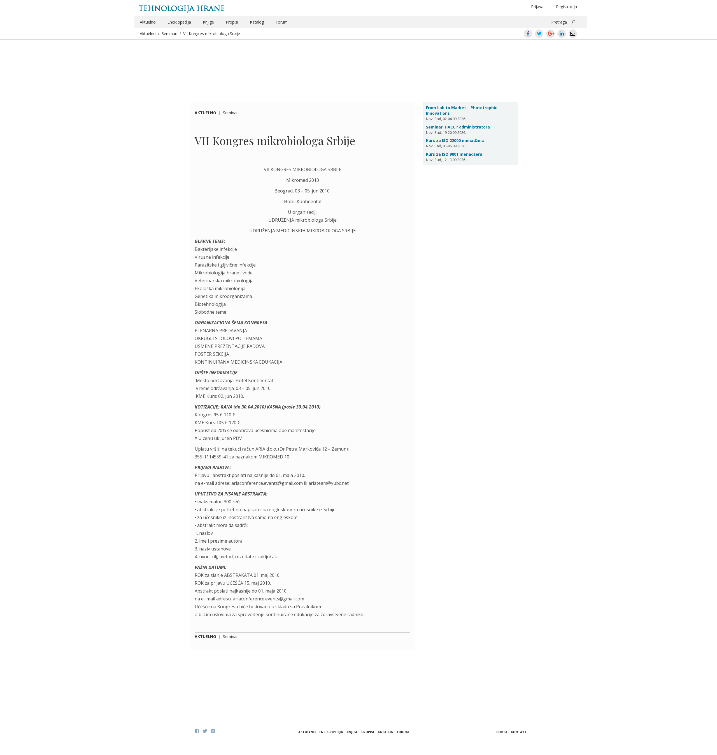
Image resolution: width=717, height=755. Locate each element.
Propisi (232, 22)
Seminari (169, 33)
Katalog (257, 22)
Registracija (566, 6)
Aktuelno (148, 22)
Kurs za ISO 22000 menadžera (455, 140)
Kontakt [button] (519, 732)
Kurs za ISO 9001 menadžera (454, 154)
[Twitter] (205, 731)
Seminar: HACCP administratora (458, 127)
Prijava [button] (537, 6)
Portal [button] (502, 732)
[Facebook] (197, 731)
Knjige (208, 22)
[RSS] (213, 731)
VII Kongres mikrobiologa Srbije (211, 33)
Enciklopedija (179, 22)
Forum (282, 22)
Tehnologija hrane (182, 8)
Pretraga (559, 22)
